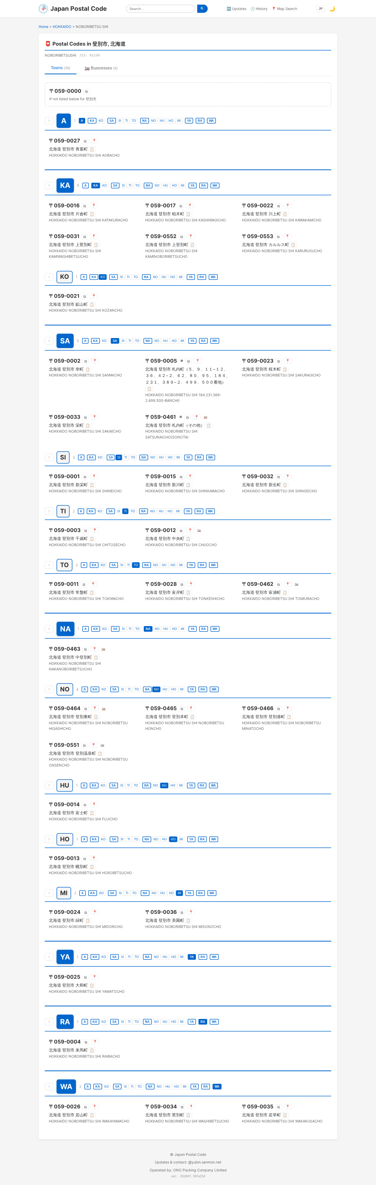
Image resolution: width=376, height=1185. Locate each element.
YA (189, 120)
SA (111, 120)
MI (179, 120)
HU (162, 120)
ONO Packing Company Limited (200, 1170)
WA (211, 120)
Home (43, 26)
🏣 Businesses (101, 68)
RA (200, 120)
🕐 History (259, 8)
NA (144, 120)
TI (126, 120)
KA (92, 120)
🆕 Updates (236, 8)
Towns (60, 68)
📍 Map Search (284, 8)
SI (119, 120)
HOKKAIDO (62, 26)
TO (134, 120)
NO (153, 120)
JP (321, 9)
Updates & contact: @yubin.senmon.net (188, 1162)
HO (171, 120)
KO (101, 120)
